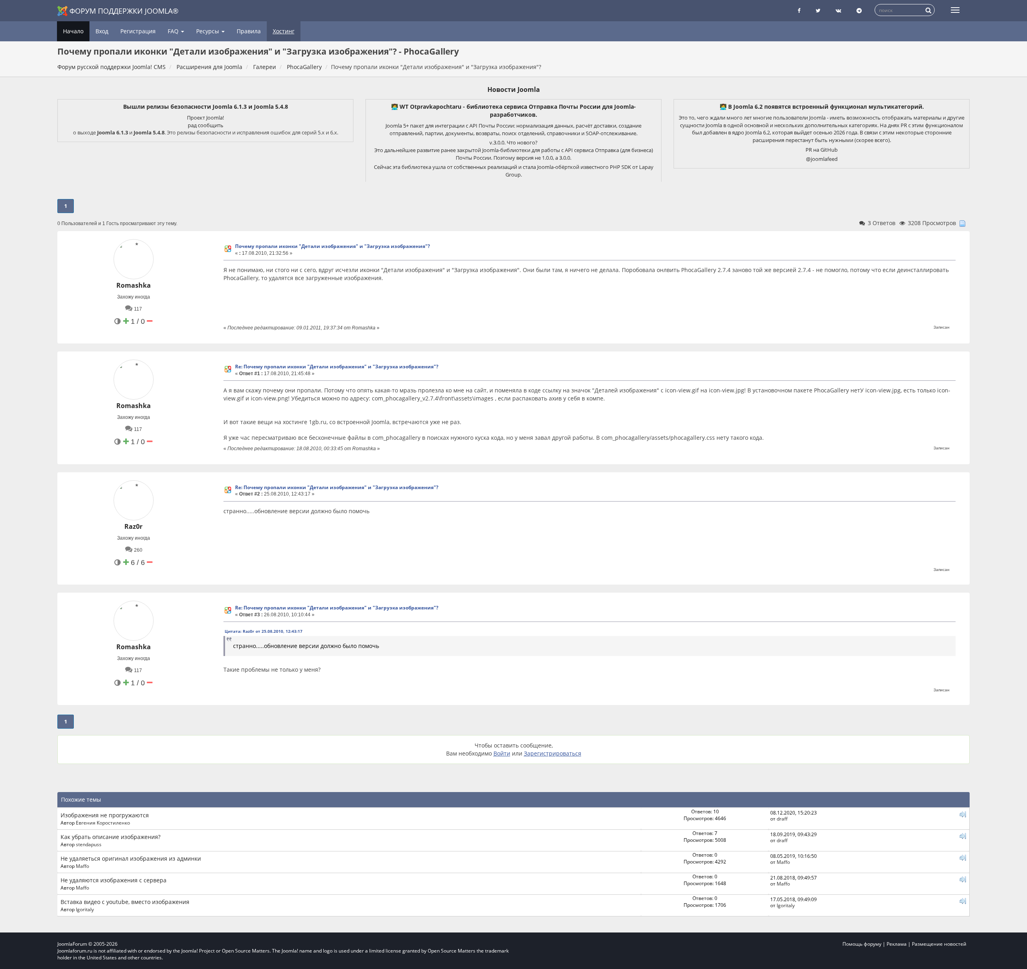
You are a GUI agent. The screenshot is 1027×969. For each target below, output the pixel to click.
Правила (249, 31)
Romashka (133, 285)
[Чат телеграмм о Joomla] (859, 10)
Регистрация (138, 31)
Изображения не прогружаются (105, 815)
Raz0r (133, 526)
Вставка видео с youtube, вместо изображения (125, 902)
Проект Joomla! (205, 117)
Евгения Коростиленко (103, 822)
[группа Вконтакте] (838, 10)
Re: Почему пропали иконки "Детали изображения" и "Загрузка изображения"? (336, 367)
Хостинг (283, 31)
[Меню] (955, 10)
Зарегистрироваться (552, 753)
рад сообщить (205, 125)
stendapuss (88, 844)
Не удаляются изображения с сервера (113, 880)
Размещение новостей (939, 944)
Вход (101, 31)
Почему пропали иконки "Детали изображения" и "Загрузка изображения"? (332, 246)
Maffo (82, 866)
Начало (73, 31)
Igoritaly (85, 909)
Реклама (897, 944)
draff (782, 818)
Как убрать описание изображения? (110, 837)
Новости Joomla (513, 89)
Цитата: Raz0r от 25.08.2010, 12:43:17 (263, 631)
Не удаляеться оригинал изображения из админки (131, 858)
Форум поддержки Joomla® (124, 11)
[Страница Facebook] (799, 10)
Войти (501, 753)
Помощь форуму (861, 944)
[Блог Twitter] (818, 10)
